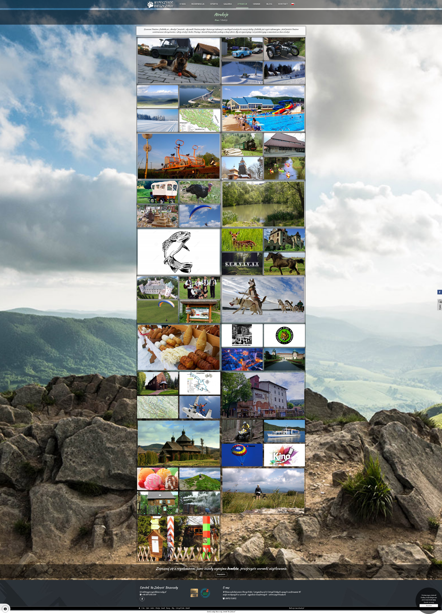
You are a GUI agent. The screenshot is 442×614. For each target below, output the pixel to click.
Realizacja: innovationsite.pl (296, 608)
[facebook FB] (142, 599)
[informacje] (5, 609)
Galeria (152, 608)
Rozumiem (429, 606)
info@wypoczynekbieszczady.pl (154, 592)
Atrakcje (157, 608)
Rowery (168, 608)
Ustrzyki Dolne (180, 608)
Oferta (147, 608)
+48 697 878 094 (149, 594)
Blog (173, 608)
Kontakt (187, 608)
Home (217, 20)
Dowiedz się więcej (429, 602)
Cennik (163, 608)
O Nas (143, 608)
